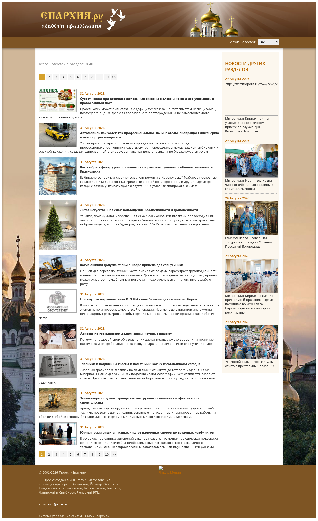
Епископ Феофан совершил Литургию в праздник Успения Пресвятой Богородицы (248, 242)
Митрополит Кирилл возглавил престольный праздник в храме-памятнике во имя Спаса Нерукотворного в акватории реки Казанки (250, 303)
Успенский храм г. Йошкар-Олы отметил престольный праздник (249, 363)
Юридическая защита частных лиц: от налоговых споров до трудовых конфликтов (147, 432)
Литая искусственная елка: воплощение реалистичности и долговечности (139, 210)
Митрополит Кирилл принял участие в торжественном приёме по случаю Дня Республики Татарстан (247, 124)
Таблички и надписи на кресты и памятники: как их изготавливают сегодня (140, 364)
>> (114, 77)
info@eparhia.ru (59, 504)
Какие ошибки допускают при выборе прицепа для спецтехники (131, 265)
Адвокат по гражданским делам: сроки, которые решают (126, 333)
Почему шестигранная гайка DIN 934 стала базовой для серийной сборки (138, 299)
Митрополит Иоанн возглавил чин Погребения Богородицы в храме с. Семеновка (249, 184)
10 (107, 77)
